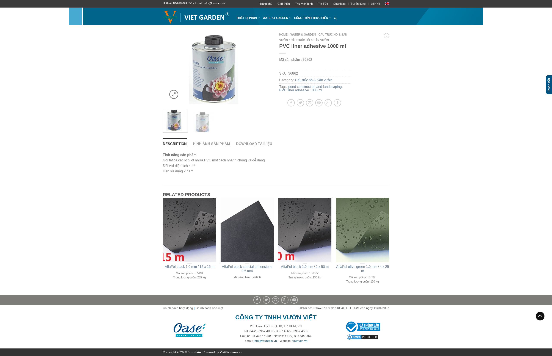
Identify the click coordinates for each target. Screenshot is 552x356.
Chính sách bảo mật (209, 308)
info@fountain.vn (265, 340)
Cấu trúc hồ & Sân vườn (310, 40)
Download (339, 3)
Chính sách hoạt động (178, 308)
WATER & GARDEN (275, 18)
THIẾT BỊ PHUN (246, 18)
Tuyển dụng (358, 3)
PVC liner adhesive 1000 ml (300, 90)
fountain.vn (299, 340)
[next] (267, 68)
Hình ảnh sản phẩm (211, 144)
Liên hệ (375, 3)
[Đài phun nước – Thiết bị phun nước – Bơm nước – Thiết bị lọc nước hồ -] (196, 16)
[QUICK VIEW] (189, 230)
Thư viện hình (304, 3)
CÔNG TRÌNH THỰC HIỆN (311, 18)
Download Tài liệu (254, 144)
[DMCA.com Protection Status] (362, 336)
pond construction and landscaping (315, 87)
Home (283, 34)
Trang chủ (266, 3)
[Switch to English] (387, 3)
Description (175, 144)
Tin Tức (323, 3)
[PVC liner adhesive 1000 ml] (218, 68)
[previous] (168, 68)
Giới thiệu (284, 3)
